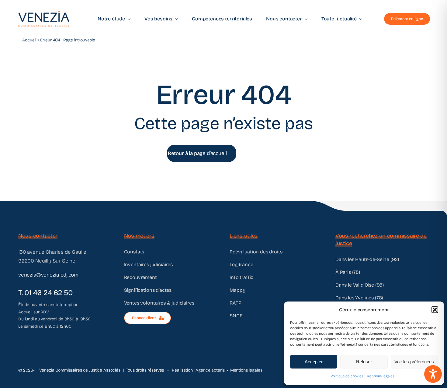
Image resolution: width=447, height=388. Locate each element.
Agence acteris (210, 370)
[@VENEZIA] (43, 13)
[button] (435, 310)
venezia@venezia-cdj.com (48, 275)
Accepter (314, 361)
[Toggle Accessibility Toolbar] (433, 374)
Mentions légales (380, 376)
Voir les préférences (414, 361)
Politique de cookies (347, 376)
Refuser (364, 361)
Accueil (29, 40)
